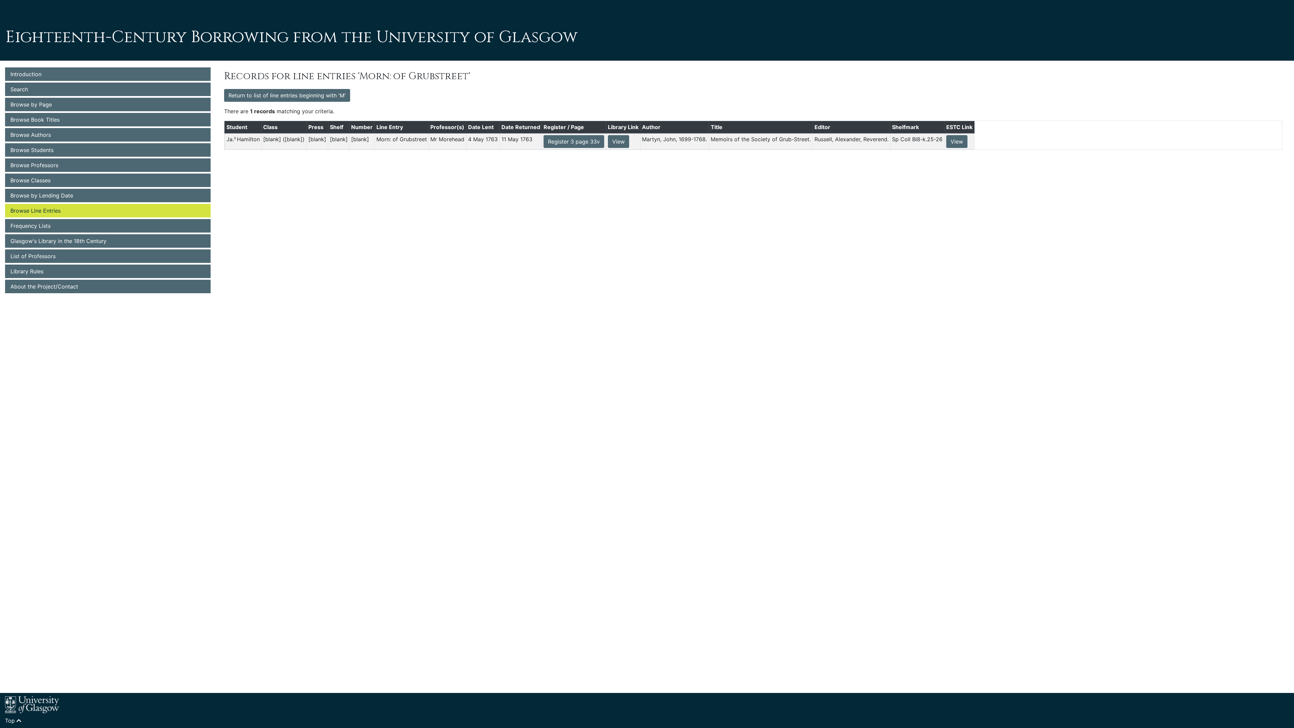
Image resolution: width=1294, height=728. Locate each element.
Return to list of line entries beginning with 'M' (287, 95)
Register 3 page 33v (574, 141)
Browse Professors (34, 165)
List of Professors (33, 256)
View (618, 141)
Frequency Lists (30, 225)
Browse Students (32, 150)
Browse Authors (30, 134)
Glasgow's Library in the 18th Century (58, 241)
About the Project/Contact (44, 286)
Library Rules (26, 271)
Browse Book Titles (35, 119)
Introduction (25, 74)
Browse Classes (30, 180)
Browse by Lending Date (41, 195)
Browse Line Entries (35, 210)
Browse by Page (31, 104)
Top (11, 720)
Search (19, 89)
